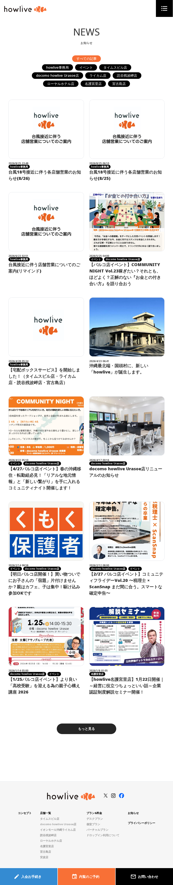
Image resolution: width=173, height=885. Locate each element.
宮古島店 (45, 851)
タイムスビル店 (49, 818)
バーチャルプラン (97, 829)
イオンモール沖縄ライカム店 (58, 829)
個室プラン (93, 824)
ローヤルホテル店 (51, 840)
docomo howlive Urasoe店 (58, 824)
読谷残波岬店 (48, 835)
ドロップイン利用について (102, 835)
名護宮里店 (47, 846)
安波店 (44, 857)
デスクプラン (94, 818)
